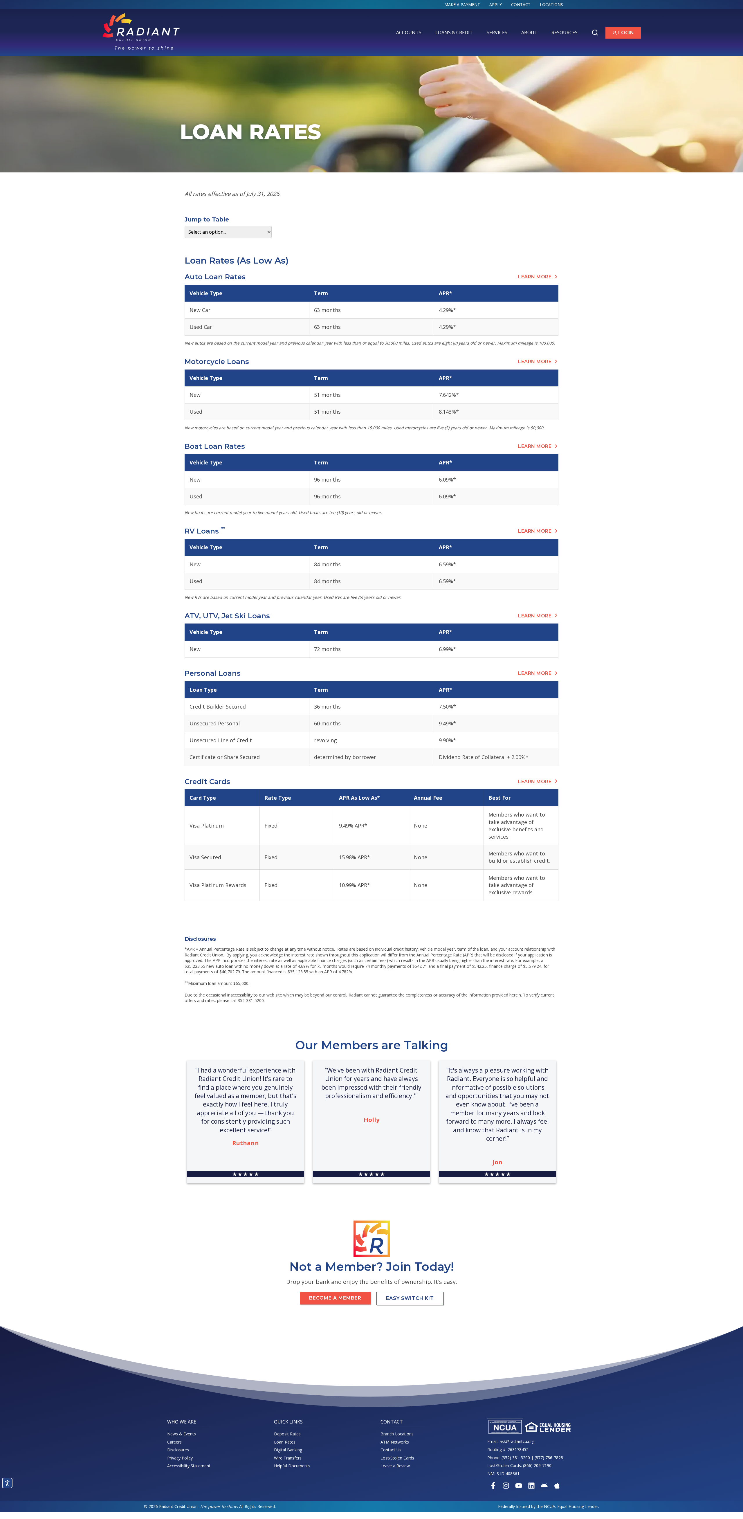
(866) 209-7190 (537, 1465)
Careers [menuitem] (174, 1442)
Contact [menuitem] (521, 4)
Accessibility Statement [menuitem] (188, 1465)
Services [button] (498, 33)
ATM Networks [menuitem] (394, 1442)
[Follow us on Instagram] (506, 1485)
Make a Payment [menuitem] (462, 4)
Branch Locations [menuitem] (397, 1434)
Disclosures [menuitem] (178, 1450)
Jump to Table (207, 219)
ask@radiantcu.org (516, 1441)
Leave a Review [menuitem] (395, 1465)
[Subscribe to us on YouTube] (518, 1485)
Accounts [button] (410, 33)
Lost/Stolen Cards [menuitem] (397, 1458)
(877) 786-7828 (549, 1457)
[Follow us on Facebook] (493, 1485)
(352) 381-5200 (516, 1457)
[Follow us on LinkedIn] (531, 1485)
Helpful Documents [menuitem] (292, 1465)
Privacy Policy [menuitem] (180, 1458)
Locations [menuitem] (551, 4)
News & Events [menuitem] (181, 1434)
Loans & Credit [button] (455, 33)
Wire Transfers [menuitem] (288, 1458)
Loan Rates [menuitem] (284, 1442)
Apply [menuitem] (495, 4)
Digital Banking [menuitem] (288, 1450)
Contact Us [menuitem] (390, 1450)
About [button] (530, 33)
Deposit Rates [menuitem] (287, 1434)
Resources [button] (565, 33)
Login (626, 34)
